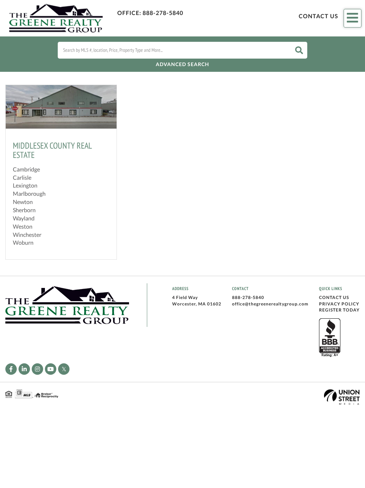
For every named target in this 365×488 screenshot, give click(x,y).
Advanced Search (182, 64)
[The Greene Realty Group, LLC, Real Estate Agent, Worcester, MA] (329, 338)
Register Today (339, 310)
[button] (299, 50)
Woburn (23, 242)
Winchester (27, 234)
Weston (22, 226)
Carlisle (22, 177)
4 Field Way (185, 297)
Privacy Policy (339, 304)
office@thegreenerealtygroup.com (270, 304)
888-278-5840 (163, 12)
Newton (23, 201)
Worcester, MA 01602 (196, 304)
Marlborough (29, 193)
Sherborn (24, 209)
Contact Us (318, 16)
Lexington (25, 185)
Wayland (24, 218)
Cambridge (26, 169)
